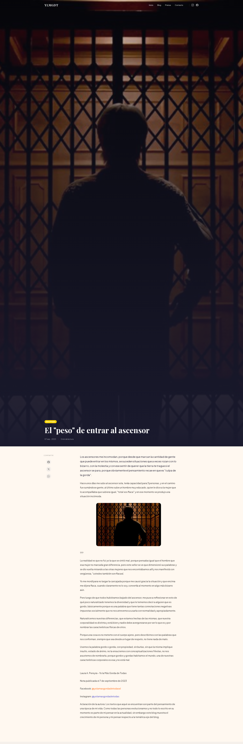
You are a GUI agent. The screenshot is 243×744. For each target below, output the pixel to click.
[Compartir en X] (48, 469)
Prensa (168, 5)
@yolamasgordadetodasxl (106, 688)
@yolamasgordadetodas (105, 696)
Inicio (151, 5)
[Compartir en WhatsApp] (48, 476)
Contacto (179, 5)
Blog (159, 5)
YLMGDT (51, 5)
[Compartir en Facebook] (48, 462)
